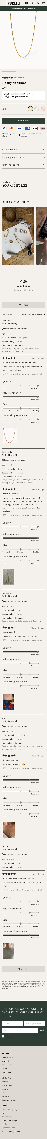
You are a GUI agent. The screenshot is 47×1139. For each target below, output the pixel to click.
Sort (24, 314)
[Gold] (30, 108)
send (42, 1030)
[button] (13, 77)
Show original (36, 374)
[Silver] (36, 108)
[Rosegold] (43, 108)
